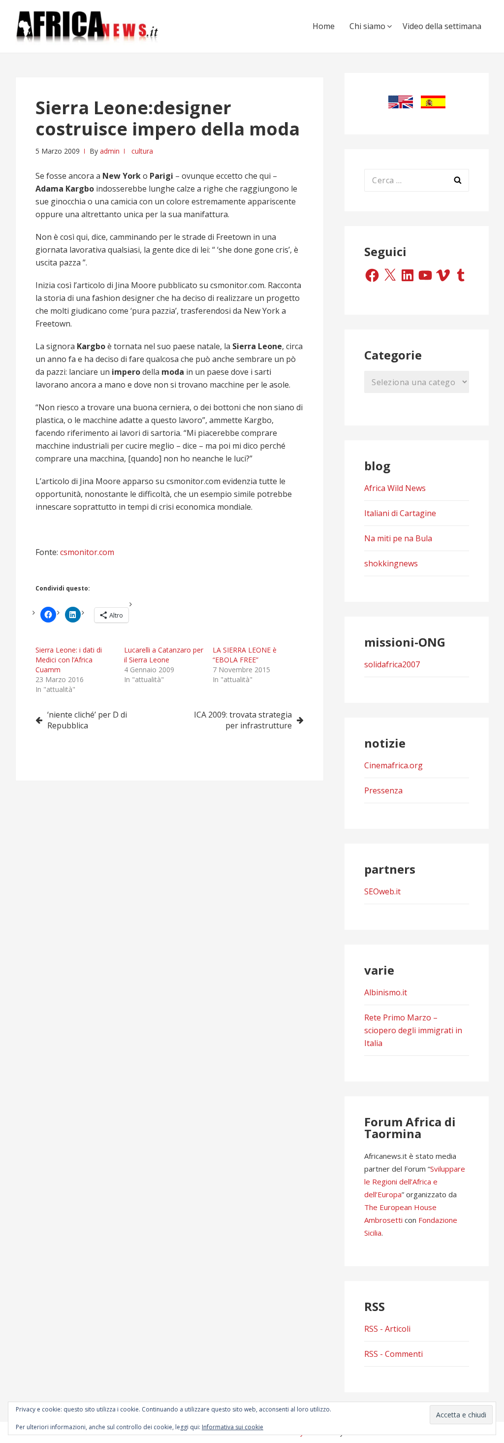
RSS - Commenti (393, 1353)
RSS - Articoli (387, 1328)
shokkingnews (391, 563)
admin (110, 151)
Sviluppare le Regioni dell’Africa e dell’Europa (414, 1181)
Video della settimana (442, 26)
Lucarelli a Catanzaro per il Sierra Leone (163, 654)
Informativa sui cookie (232, 1427)
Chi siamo (367, 26)
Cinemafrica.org (393, 765)
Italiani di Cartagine (400, 513)
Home (324, 26)
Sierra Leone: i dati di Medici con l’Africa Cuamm (68, 659)
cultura (142, 151)
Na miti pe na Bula (398, 538)
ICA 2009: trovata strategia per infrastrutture (243, 720)
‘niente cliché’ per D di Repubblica (87, 720)
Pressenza (383, 790)
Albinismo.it (385, 992)
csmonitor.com (87, 552)
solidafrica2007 (392, 664)
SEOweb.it (382, 891)
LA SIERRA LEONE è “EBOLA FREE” (245, 654)
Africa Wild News (395, 488)
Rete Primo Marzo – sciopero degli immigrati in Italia (413, 1030)
